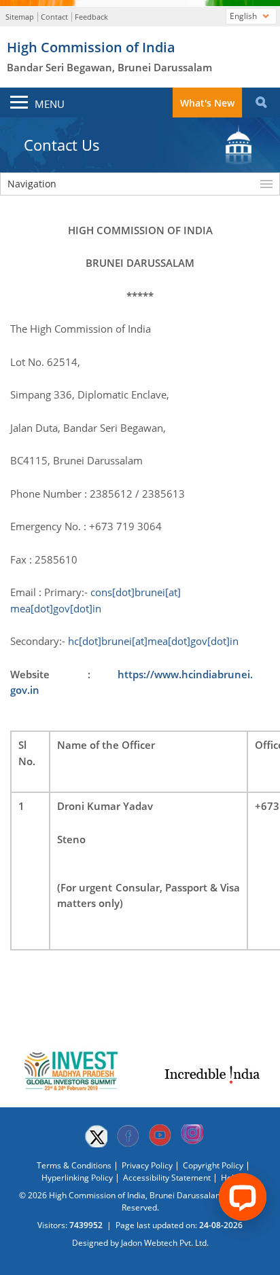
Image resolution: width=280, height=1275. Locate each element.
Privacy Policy (147, 1165)
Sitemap (19, 17)
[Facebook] (127, 1135)
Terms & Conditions (74, 1165)
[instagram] (191, 1135)
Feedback (91, 17)
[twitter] (95, 1135)
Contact (54, 17)
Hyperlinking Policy (77, 1177)
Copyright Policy (213, 1165)
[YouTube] (159, 1135)
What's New (207, 102)
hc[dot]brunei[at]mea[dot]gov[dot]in (153, 641)
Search (261, 102)
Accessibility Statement (167, 1177)
